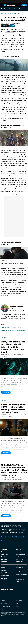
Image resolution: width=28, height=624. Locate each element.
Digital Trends (8, 7)
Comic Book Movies (5, 327)
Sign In (24, 5)
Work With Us (4, 603)
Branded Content (19, 571)
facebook (10, 310)
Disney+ (14, 327)
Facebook (1, 537)
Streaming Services (21, 330)
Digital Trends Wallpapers (21, 574)
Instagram (5, 537)
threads (20, 310)
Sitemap (17, 606)
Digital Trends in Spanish (21, 577)
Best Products (19, 557)
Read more (6, 392)
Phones (3, 547)
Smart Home (4, 557)
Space (17, 552)
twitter (18, 310)
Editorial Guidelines (5, 575)
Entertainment (4, 559)
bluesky (23, 310)
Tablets (17, 547)
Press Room (18, 603)
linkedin (15, 310)
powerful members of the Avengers (11, 174)
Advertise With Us (5, 573)
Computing (4, 549)
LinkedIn (23, 537)
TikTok (16, 537)
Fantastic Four (21, 107)
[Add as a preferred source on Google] (5, 25)
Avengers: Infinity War (20, 95)
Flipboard (1, 540)
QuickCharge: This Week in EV (7, 330)
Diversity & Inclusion (5, 606)
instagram (13, 310)
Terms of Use (4, 609)
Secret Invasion (9, 31)
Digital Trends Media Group (8, 614)
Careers (3, 600)
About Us (3, 567)
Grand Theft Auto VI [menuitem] (5, 9)
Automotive (4, 561)
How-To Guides (19, 559)
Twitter (9, 537)
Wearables (18, 549)
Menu (1, 5)
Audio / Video (4, 554)
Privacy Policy (19, 600)
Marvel (19, 327)
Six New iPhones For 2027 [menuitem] (16, 9)
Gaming (3, 552)
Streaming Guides (20, 554)
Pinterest (19, 537)
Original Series (19, 561)
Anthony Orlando (6, 23)
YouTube (12, 537)
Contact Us (3, 570)
